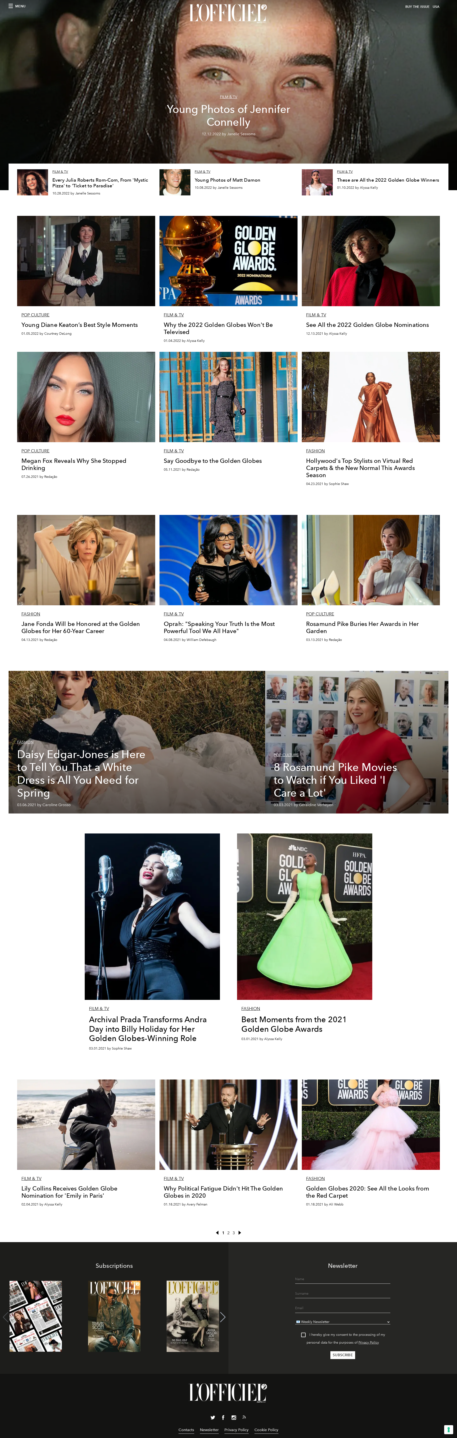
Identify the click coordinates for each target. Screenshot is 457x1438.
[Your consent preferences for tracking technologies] (448, 1429)
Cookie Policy (266, 1430)
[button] (223, 1317)
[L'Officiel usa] (228, 13)
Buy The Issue (417, 7)
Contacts (186, 1430)
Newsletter (209, 1430)
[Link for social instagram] (233, 1418)
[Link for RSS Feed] (244, 1418)
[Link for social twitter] (212, 1418)
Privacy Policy (368, 1343)
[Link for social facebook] (223, 1418)
